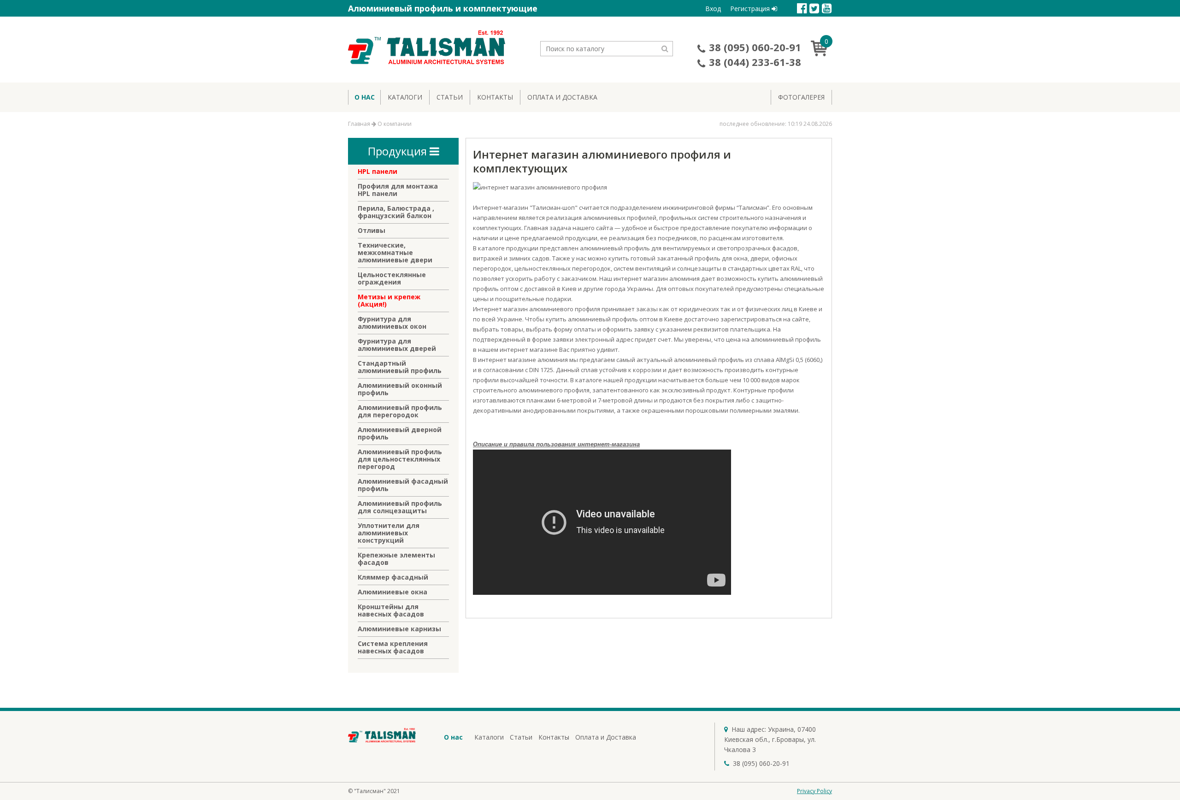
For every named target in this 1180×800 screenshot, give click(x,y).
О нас (364, 97)
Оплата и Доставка (562, 97)
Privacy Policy (814, 791)
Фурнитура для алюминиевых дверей (397, 345)
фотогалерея (801, 97)
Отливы (371, 230)
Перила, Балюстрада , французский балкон (396, 212)
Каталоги (405, 97)
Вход (713, 8)
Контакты (495, 97)
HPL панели (377, 171)
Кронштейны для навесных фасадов (391, 610)
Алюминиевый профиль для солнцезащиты (400, 507)
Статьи (450, 97)
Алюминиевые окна (392, 592)
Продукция (399, 151)
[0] (821, 53)
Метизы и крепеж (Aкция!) (389, 300)
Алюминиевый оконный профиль (400, 389)
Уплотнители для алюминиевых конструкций (388, 533)
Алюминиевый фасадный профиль (403, 485)
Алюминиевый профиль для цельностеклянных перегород (400, 459)
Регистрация (751, 8)
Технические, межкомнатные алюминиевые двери (395, 253)
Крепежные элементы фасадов (396, 558)
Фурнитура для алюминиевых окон (392, 322)
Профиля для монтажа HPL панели (398, 190)
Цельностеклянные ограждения (392, 278)
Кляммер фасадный (393, 577)
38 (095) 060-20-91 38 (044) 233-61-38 (755, 54)
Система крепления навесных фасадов (393, 647)
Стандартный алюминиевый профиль (400, 367)
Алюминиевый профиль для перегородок (400, 411)
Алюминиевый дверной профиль (400, 433)
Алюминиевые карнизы (399, 629)
